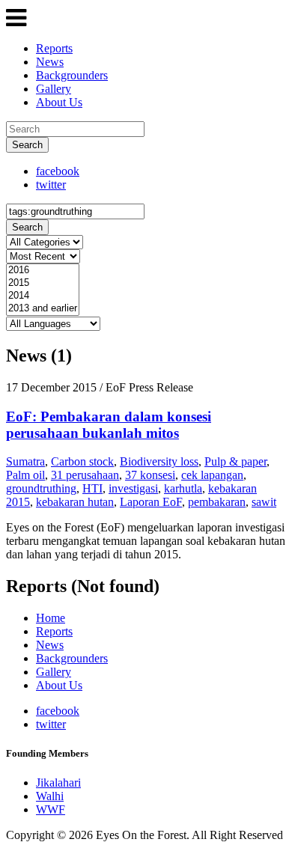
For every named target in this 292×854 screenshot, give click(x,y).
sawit (264, 501)
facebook (57, 171)
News (50, 61)
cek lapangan (212, 475)
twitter (51, 184)
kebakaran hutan (75, 501)
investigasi (133, 488)
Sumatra (25, 461)
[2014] (43, 296)
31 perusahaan (85, 475)
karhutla (183, 488)
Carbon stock (82, 461)
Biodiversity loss (159, 461)
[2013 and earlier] (43, 308)
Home (50, 617)
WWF (50, 809)
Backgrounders (72, 75)
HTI (92, 488)
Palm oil (25, 475)
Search (27, 144)
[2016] (43, 270)
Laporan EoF (151, 501)
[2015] (43, 283)
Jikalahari (58, 782)
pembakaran (217, 501)
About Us (59, 102)
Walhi (50, 796)
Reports (54, 48)
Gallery (53, 88)
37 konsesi (150, 475)
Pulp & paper (235, 461)
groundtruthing (41, 488)
